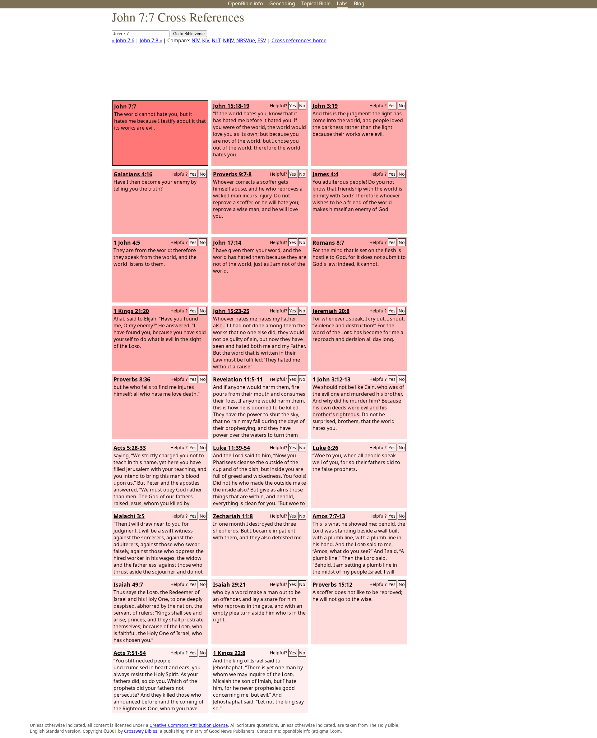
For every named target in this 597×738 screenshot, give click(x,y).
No (302, 105)
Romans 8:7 (328, 242)
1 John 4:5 (126, 242)
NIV (196, 40)
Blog (359, 3)
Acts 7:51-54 (129, 653)
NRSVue (245, 40)
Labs (342, 3)
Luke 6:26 (325, 447)
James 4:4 (325, 174)
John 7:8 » (151, 40)
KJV (205, 40)
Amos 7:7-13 (328, 516)
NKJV (228, 40)
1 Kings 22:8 (229, 653)
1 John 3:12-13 (331, 379)
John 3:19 (325, 105)
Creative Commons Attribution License (189, 725)
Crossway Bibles (140, 731)
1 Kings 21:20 (131, 311)
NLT (216, 40)
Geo (282, 3)
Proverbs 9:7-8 (232, 174)
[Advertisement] (534, 56)
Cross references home (298, 40)
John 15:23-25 (231, 311)
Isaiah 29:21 (229, 584)
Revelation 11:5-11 (238, 379)
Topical (316, 3)
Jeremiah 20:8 (330, 311)
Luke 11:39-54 (231, 447)
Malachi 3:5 (129, 516)
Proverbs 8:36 (131, 379)
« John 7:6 (123, 40)
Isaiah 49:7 (128, 584)
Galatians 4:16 (132, 174)
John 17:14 (227, 242)
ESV (261, 40)
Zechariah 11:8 (233, 516)
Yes (292, 105)
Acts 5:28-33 (129, 447)
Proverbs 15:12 (332, 584)
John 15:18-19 (231, 105)
